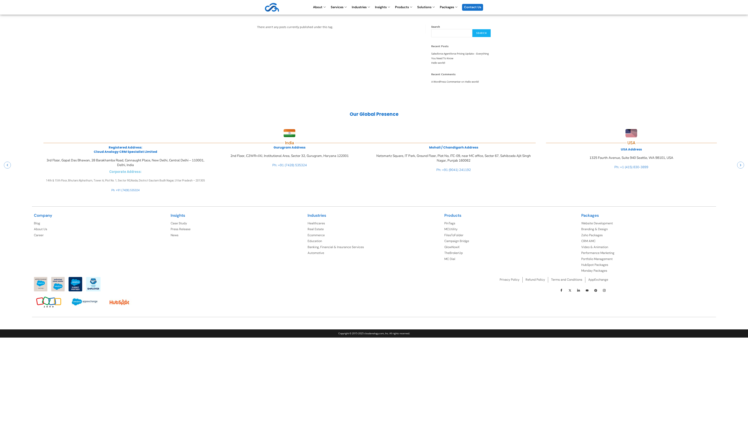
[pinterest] (596, 290)
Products (402, 7)
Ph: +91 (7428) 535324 (125, 190)
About (317, 7)
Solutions (424, 7)
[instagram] (604, 290)
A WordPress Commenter (446, 81)
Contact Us (472, 7)
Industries (359, 7)
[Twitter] (570, 290)
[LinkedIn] (578, 290)
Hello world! (438, 63)
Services (337, 7)
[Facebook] (561, 290)
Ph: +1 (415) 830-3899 (631, 167)
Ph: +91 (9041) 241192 (453, 170)
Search (435, 26)
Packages (447, 7)
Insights (381, 7)
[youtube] (587, 290)
